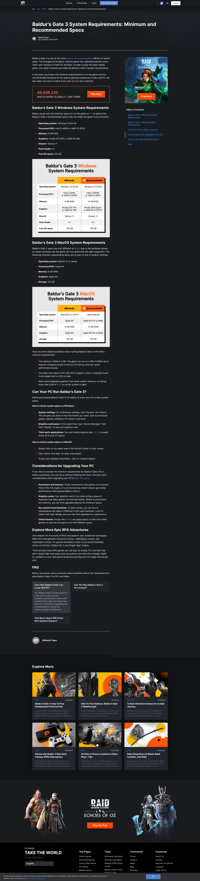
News (132, 863)
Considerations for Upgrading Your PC (145, 134)
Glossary (134, 870)
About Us (160, 856)
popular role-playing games (79, 58)
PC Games (83, 867)
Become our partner (164, 863)
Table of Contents (135, 110)
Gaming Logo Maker (113, 860)
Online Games (85, 856)
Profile (175, 3)
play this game (82, 478)
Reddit (69, 519)
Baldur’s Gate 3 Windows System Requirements (142, 116)
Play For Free (100, 825)
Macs (77, 248)
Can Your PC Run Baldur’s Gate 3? (143, 130)
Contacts (159, 867)
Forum (133, 856)
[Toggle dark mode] (160, 3)
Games (69, 3)
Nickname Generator (114, 856)
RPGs (44, 9)
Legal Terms (161, 870)
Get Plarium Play (109, 3)
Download (146, 96)
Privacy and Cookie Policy (35, 878)
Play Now (96, 94)
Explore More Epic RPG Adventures (143, 139)
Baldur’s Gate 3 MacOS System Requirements (141, 123)
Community (82, 3)
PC (91, 113)
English (30, 863)
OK (153, 877)
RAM (59, 384)
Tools (94, 3)
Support (133, 860)
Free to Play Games (87, 863)
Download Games (86, 860)
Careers (159, 860)
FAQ (130, 144)
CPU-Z (96, 432)
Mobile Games (85, 870)
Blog (38, 9)
